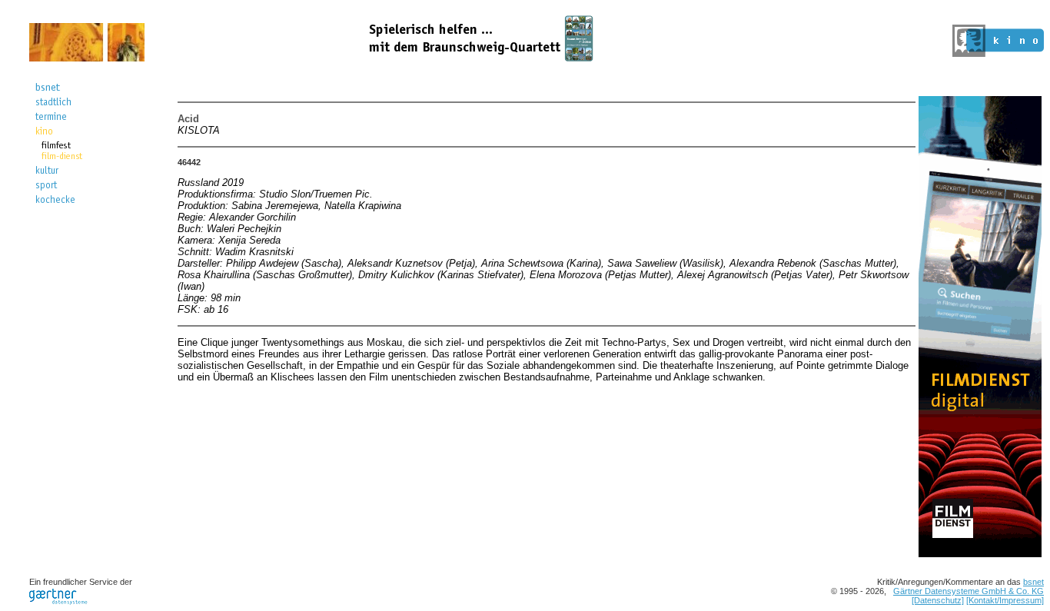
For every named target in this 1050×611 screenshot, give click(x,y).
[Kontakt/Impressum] (1005, 600)
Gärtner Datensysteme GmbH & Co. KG (968, 591)
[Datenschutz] (938, 600)
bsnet (1033, 581)
